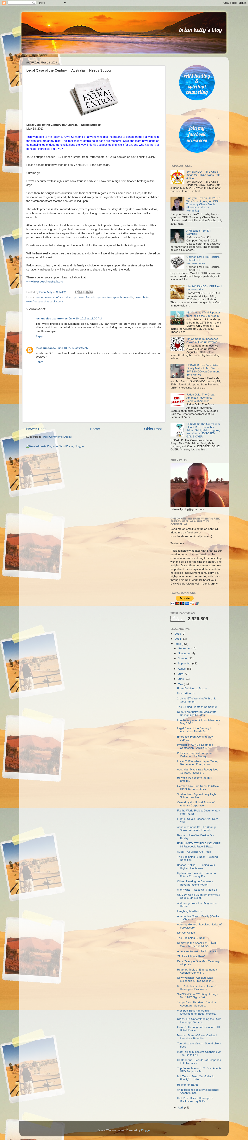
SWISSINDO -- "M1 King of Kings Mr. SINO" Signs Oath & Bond (203, 174)
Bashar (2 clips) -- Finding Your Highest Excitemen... (196, 867)
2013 (178, 644)
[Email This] (77, 292)
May (181, 684)
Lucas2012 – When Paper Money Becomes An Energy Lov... (197, 763)
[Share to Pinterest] (91, 292)
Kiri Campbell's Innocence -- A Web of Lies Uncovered (203, 340)
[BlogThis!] (80, 292)
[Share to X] (84, 292)
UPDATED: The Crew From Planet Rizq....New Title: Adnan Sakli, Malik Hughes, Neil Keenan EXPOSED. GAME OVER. (203, 430)
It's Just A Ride (186, 932)
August (182, 668)
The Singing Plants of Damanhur (197, 706)
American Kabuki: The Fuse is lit (197, 951)
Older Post (153, 429)
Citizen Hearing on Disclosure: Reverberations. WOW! (195, 883)
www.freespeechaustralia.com (44, 301)
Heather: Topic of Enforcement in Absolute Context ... (197, 971)
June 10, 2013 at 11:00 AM (85, 318)
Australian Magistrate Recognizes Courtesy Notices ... (197, 771)
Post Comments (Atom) (57, 436)
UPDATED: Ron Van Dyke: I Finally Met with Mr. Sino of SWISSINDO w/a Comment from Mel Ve (203, 370)
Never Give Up (186, 693)
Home (95, 429)
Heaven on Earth (187, 1084)
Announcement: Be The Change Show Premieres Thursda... (197, 829)
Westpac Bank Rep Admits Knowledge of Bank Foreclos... (197, 1012)
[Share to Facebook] (88, 292)
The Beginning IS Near (191, 937)
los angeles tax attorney (52, 318)
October (183, 658)
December (184, 648)
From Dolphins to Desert (192, 688)
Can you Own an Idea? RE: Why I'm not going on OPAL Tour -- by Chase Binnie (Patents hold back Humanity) (203, 204)
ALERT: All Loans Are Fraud (194, 851)
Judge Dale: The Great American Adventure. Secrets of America (200, 397)
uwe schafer (142, 297)
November (184, 653)
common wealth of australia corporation (60, 297)
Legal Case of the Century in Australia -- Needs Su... (194, 730)
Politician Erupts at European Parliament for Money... (195, 755)
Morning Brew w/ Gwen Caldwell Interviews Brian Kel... (197, 1037)
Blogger (146, 1130)
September (185, 663)
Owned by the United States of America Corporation (195, 804)
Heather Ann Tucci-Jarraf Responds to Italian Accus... (199, 1062)
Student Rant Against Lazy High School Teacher (196, 796)
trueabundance (46, 348)
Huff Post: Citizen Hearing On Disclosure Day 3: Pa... (195, 1100)
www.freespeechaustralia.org (44, 281)
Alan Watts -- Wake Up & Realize (197, 889)
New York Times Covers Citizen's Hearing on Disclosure (197, 988)
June (181, 678)
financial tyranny (96, 297)
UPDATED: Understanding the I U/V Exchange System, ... (199, 1021)
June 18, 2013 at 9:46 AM (73, 348)
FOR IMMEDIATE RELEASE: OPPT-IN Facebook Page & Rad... (199, 845)
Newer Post (36, 429)
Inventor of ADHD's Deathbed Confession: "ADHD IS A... (195, 746)
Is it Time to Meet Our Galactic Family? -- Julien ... (195, 1078)
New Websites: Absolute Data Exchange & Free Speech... (195, 979)
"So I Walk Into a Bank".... (192, 956)
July (180, 673)
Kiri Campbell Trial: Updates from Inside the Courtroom (203, 314)
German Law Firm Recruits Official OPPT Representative (198, 788)
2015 (178, 633)
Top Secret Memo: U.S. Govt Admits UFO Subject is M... (199, 1070)
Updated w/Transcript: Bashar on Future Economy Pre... (197, 875)
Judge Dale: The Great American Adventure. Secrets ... (197, 1004)
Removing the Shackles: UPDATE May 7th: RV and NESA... (197, 944)
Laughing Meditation (189, 911)
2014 (178, 638)
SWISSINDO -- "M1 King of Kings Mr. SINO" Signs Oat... (197, 996)
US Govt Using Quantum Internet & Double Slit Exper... (198, 896)
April (181, 1107)
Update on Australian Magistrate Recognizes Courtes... (196, 713)
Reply (39, 336)
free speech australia (120, 297)
